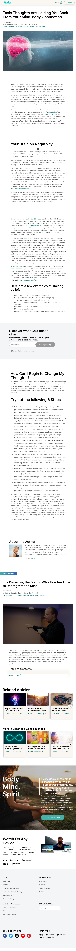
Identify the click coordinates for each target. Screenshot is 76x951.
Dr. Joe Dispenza (34, 219)
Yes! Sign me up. (45, 345)
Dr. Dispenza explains (34, 226)
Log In (69, 3)
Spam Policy (7, 895)
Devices (6, 885)
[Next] (70, 706)
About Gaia (7, 881)
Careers (42, 885)
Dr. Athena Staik (17, 267)
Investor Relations (9, 907)
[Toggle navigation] (2, 2)
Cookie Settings (8, 899)
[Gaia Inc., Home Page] (7, 2)
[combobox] (50, 908)
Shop (5, 911)
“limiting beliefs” (51, 112)
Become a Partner (9, 914)
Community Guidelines (11, 888)
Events (41, 892)
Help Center (43, 881)
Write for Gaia (44, 888)
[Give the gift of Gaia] (61, 2)
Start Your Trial (52, 817)
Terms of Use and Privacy (12, 892)
